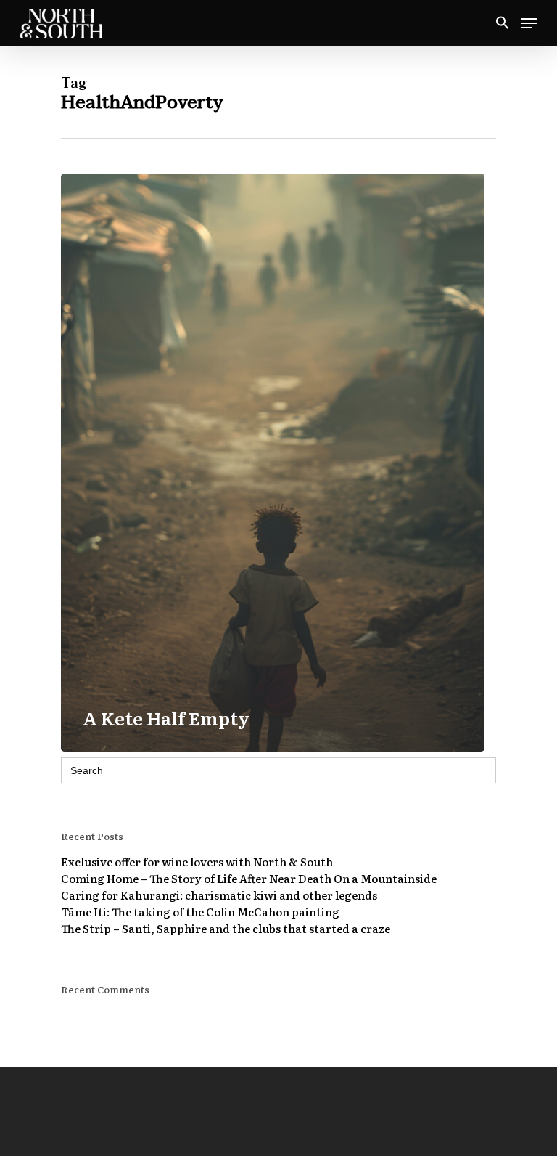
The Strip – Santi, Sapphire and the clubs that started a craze (225, 928)
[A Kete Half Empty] (272, 463)
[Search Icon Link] (502, 23)
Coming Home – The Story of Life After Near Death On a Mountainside (249, 878)
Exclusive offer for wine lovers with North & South (197, 861)
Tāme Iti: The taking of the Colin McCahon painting (200, 911)
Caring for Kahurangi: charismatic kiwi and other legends (219, 895)
